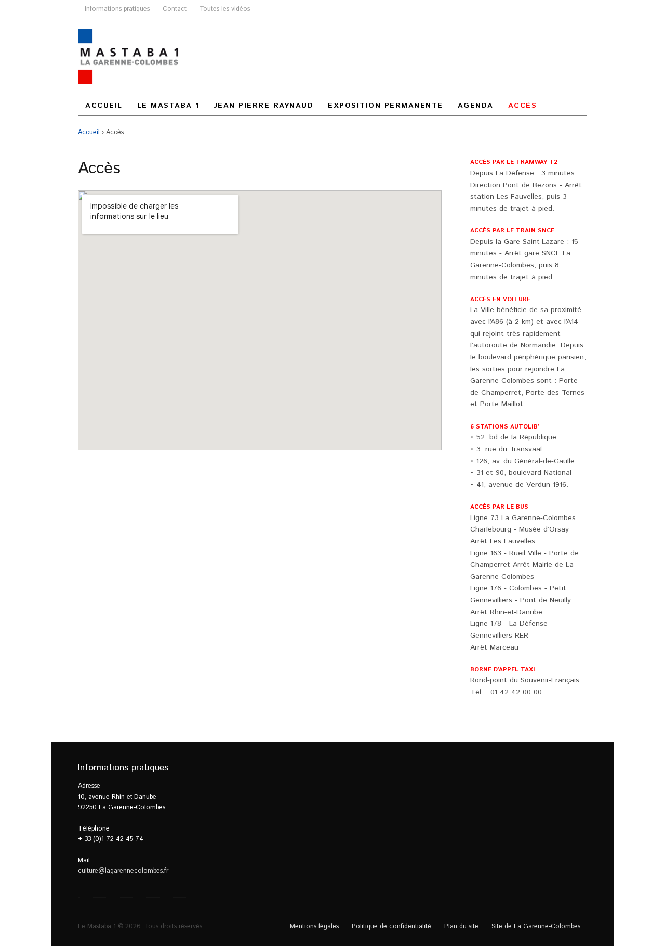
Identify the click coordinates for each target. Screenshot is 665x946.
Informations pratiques (117, 9)
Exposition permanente (385, 105)
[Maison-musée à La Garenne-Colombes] (129, 56)
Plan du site (461, 926)
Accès (522, 105)
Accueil (104, 105)
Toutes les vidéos (225, 9)
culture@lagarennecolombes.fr (123, 870)
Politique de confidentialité (391, 926)
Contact (175, 9)
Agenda (476, 105)
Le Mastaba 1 (168, 105)
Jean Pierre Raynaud (264, 105)
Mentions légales (314, 926)
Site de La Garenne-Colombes (535, 926)
